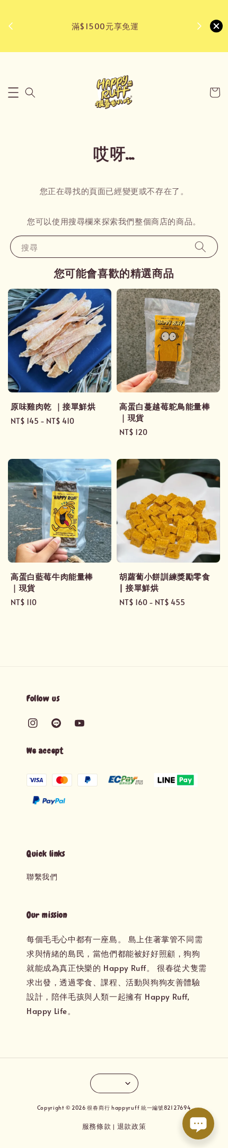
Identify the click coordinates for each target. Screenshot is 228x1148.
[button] (13, 92)
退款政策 (131, 1126)
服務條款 (96, 1126)
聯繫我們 (42, 877)
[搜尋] (200, 246)
